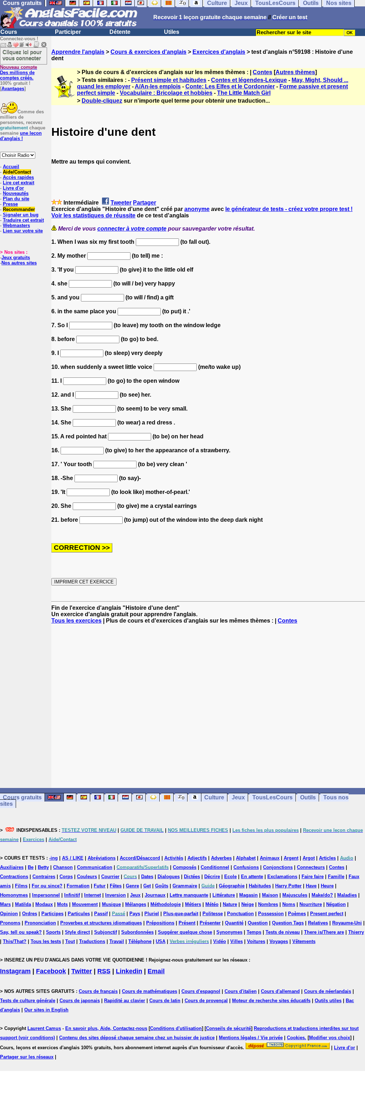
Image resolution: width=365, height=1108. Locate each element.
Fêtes (116, 885)
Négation (336, 904)
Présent (187, 923)
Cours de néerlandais (327, 991)
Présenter (210, 923)
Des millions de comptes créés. (18, 73)
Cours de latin (164, 1000)
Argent (291, 858)
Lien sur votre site (23, 230)
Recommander (19, 209)
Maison (270, 895)
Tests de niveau (283, 932)
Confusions (246, 867)
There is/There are (324, 932)
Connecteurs (311, 867)
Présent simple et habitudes (168, 80)
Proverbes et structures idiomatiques (101, 923)
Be (31, 867)
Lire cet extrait (18, 182)
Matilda (23, 904)
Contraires (43, 876)
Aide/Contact (17, 172)
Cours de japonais (80, 1000)
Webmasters (16, 225)
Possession (271, 913)
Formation (78, 885)
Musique (111, 904)
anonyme (197, 209)
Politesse (212, 913)
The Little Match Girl (244, 93)
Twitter (81, 971)
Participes (52, 913)
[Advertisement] (208, 706)
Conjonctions (278, 867)
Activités (173, 858)
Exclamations (282, 876)
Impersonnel (46, 895)
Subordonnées (137, 932)
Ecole (230, 876)
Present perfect (326, 913)
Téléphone (139, 941)
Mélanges (135, 904)
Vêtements (303, 941)
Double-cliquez (102, 101)
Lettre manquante (189, 895)
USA (160, 941)
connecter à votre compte (131, 229)
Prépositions (160, 923)
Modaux (44, 904)
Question (258, 923)
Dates (147, 876)
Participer (68, 32)
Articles (327, 858)
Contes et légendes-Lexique (249, 80)
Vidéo (219, 941)
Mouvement (85, 904)
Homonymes (14, 895)
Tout (70, 941)
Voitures (256, 941)
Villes (236, 941)
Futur (100, 885)
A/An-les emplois (158, 86)
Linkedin (129, 971)
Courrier (110, 876)
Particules (79, 913)
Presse (10, 204)
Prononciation (40, 923)
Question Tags (288, 923)
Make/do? (322, 895)
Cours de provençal (206, 1000)
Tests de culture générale (27, 1000)
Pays (134, 913)
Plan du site (16, 198)
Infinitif (72, 895)
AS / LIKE (72, 858)
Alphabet (246, 858)
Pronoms (10, 923)
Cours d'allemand (280, 991)
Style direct (77, 932)
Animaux (269, 858)
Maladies (347, 895)
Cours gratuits (22, 797)
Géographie (232, 885)
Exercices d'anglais (218, 52)
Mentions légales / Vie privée (251, 1037)
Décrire (212, 876)
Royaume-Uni (347, 923)
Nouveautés (16, 193)
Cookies (296, 1037)
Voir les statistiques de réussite (93, 215)
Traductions (92, 941)
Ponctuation (240, 913)
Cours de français (98, 991)
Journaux (155, 895)
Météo (212, 904)
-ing (53, 858)
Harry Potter (288, 885)
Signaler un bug (20, 214)
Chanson (63, 867)
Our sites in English (46, 1009)
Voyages (278, 941)
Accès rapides (18, 177)
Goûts (161, 885)
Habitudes (260, 885)
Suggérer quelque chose (185, 932)
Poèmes (297, 913)
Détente (119, 32)
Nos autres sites (19, 263)
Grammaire (185, 885)
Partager (144, 203)
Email (156, 971)
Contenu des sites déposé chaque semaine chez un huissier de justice (137, 1037)
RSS (103, 971)
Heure (327, 885)
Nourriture (310, 904)
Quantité (234, 923)
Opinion (9, 913)
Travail (116, 941)
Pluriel (151, 913)
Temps (254, 932)
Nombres (268, 904)
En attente (252, 876)
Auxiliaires (12, 867)
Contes (262, 72)
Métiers (193, 904)
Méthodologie (165, 904)
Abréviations (101, 858)
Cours (8, 32)
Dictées (192, 876)
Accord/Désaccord (140, 858)
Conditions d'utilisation (176, 1028)
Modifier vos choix (329, 1037)
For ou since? (47, 885)
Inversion (115, 895)
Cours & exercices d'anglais (148, 52)
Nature (230, 904)
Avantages (12, 88)
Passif (101, 913)
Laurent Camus (44, 1028)
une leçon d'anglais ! (21, 135)
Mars (5, 904)
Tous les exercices (76, 621)
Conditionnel (215, 867)
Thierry (356, 932)
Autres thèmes (295, 72)
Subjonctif (105, 932)
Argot (309, 858)
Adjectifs (197, 858)
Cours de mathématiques (149, 991)
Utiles (171, 32)
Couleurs (87, 876)
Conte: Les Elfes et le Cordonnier (230, 86)
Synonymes (229, 932)
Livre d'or (13, 188)
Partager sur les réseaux (26, 1057)
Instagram (15, 971)
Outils (308, 797)
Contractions (14, 876)
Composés (184, 867)
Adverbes (221, 858)
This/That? (14, 941)
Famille (336, 876)
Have (311, 885)
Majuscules (294, 895)
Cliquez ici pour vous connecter (22, 55)
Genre (132, 885)
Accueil (11, 166)
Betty (43, 867)
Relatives (318, 923)
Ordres (29, 913)
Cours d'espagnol (200, 991)
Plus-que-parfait (180, 913)
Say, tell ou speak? (21, 932)
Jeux (238, 797)
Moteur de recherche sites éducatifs (271, 1000)
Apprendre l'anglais (77, 52)
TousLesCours (272, 797)
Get (147, 885)
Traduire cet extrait (23, 220)
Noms (288, 904)
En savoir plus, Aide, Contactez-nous (106, 1028)
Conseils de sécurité (228, 1028)
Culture (214, 797)
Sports (53, 932)
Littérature (223, 895)
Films (21, 885)
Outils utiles (328, 1000)
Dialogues (169, 876)
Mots (62, 904)
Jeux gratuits (15, 257)
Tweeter (121, 203)
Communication (94, 867)
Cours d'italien (241, 991)
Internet (92, 895)
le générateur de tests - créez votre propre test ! (289, 209)
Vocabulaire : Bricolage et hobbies (166, 93)
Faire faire (313, 876)
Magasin (248, 895)
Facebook (51, 971)
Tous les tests (46, 941)
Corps (66, 876)
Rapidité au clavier (124, 1000)
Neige (247, 904)
